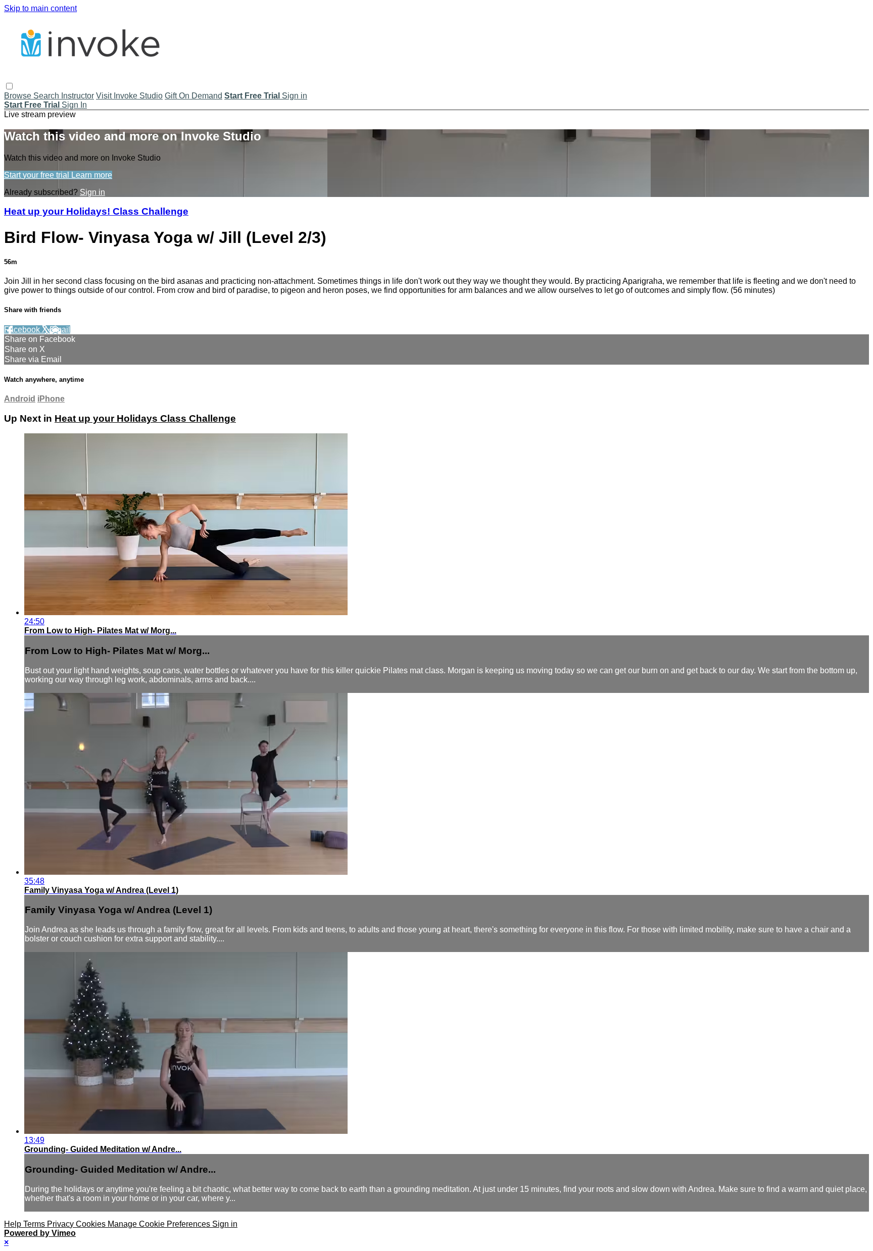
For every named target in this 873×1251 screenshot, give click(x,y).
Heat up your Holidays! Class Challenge (96, 211)
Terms (35, 1224)
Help (13, 1224)
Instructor (77, 95)
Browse (18, 95)
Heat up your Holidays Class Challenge (145, 418)
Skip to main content (40, 8)
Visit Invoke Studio (129, 95)
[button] (9, 86)
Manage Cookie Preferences (160, 1224)
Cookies (92, 1224)
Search (47, 95)
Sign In (74, 105)
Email (60, 329)
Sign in (294, 95)
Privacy (61, 1224)
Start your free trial (37, 175)
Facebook (23, 329)
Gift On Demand (193, 95)
